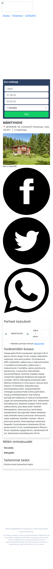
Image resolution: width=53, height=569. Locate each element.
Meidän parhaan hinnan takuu (17, 517)
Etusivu (6, 15)
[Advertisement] (26, 45)
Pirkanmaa (17, 15)
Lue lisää (45, 334)
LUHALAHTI (30, 15)
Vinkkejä (7, 489)
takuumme (39, 343)
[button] (6, 149)
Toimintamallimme (11, 486)
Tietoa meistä (9, 483)
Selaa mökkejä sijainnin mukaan (18, 514)
